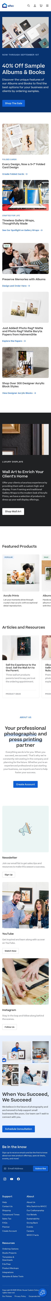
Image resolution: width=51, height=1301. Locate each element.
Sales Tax (6, 1218)
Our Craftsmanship (35, 1210)
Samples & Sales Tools (12, 1276)
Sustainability (33, 1218)
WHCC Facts (33, 1235)
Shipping (6, 1210)
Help (4, 1202)
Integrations (7, 1272)
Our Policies (7, 1296)
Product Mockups (10, 1268)
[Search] (29, 6)
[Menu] (47, 5)
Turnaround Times (10, 1214)
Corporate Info (34, 1296)
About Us (31, 1202)
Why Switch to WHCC (37, 1206)
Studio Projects (9, 1253)
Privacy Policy (20, 1296)
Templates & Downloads (8, 1258)
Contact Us (7, 1206)
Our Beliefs (32, 1214)
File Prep (6, 1264)
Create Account (9, 1231)
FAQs (4, 1222)
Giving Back (32, 1222)
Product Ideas (13, 694)
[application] (42, 1292)
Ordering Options (10, 1249)
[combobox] (29, 6)
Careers (30, 1231)
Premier (6, 1227)
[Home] (8, 5)
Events (30, 1227)
